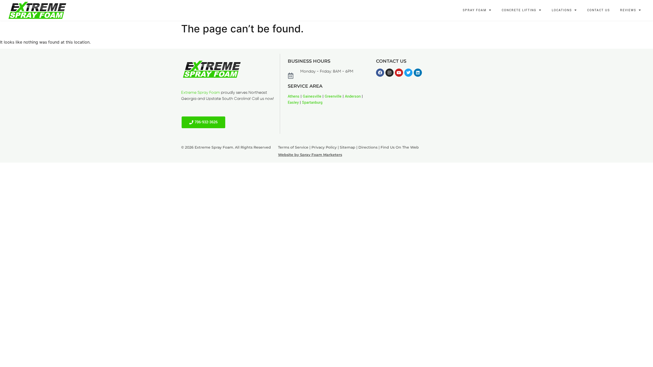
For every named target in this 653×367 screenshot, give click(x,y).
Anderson (353, 96)
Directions (368, 147)
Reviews (628, 10)
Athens (293, 96)
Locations (562, 10)
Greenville (333, 96)
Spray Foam (474, 10)
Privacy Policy (324, 147)
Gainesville (312, 96)
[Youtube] (399, 73)
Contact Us (598, 10)
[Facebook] (380, 73)
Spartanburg (312, 102)
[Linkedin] (418, 73)
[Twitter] (408, 73)
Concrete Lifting (519, 10)
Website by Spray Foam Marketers (310, 154)
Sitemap (347, 147)
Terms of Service (293, 147)
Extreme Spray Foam (200, 93)
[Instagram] (389, 73)
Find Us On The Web (400, 147)
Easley (293, 102)
